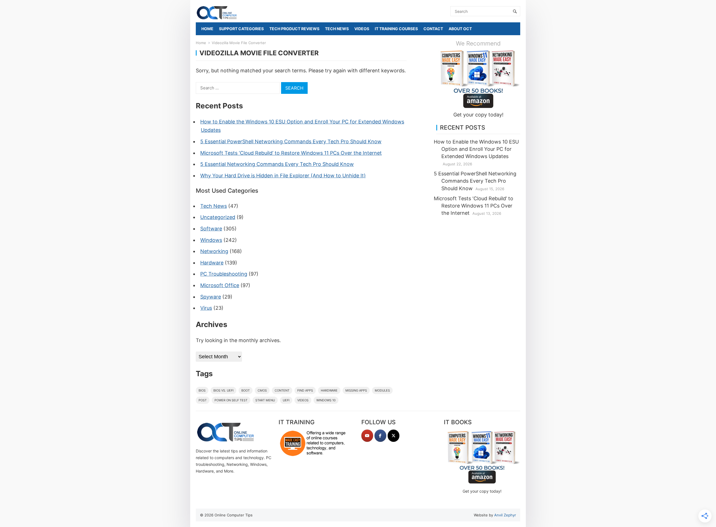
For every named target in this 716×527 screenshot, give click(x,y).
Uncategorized (217, 217)
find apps (305, 390)
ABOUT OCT (460, 28)
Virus (206, 308)
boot (245, 390)
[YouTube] (367, 436)
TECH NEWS (337, 28)
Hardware (211, 263)
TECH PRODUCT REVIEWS (294, 28)
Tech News (213, 206)
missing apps (356, 390)
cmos (262, 390)
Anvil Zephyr (505, 515)
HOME (207, 28)
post (203, 400)
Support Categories (241, 28)
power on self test (231, 400)
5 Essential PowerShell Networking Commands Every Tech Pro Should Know (290, 141)
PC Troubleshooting (223, 274)
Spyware (210, 297)
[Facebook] (380, 436)
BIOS (202, 390)
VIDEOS (361, 28)
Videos (302, 400)
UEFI (286, 400)
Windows (211, 240)
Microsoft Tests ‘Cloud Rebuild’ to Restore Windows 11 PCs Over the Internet (291, 153)
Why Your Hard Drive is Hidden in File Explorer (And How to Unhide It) (283, 175)
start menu (265, 400)
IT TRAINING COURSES (396, 28)
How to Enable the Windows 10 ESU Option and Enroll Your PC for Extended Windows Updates (476, 149)
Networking (214, 251)
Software (211, 229)
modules (382, 390)
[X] (393, 436)
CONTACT (433, 28)
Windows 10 (326, 400)
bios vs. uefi (223, 390)
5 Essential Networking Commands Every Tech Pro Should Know (277, 164)
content (282, 390)
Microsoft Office (219, 285)
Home (201, 42)
